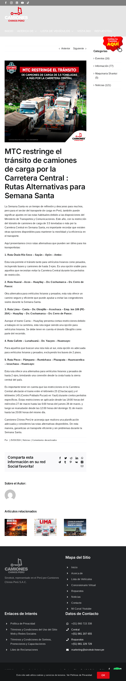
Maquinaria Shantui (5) (106, 75)
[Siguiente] (84, 527)
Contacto (76, 603)
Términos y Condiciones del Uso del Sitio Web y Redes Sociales (33, 631)
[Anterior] (7, 527)
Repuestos (77, 591)
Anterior (65, 48)
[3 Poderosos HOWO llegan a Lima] (45, 527)
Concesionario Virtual (83, 585)
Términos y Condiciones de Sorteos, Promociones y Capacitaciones (30, 641)
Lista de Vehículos (81, 579)
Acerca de (77, 573)
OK (103, 675)
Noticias (26, 440)
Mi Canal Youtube (81, 608)
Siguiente (78, 48)
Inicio (74, 567)
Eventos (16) (102, 58)
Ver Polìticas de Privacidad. (80, 675)
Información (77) (104, 66)
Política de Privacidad (22, 623)
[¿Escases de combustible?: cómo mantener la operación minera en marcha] (75, 527)
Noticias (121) (103, 85)
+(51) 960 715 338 (81, 623)
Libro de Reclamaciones (24, 649)
